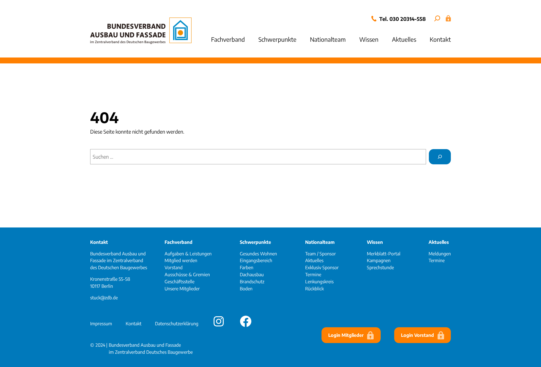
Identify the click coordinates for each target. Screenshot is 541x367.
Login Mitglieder (345, 335)
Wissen (375, 242)
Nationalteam (319, 242)
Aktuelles (439, 242)
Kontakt (99, 242)
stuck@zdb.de (104, 297)
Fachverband (178, 242)
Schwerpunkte (255, 242)
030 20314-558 (407, 19)
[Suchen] (440, 156)
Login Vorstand (417, 335)
